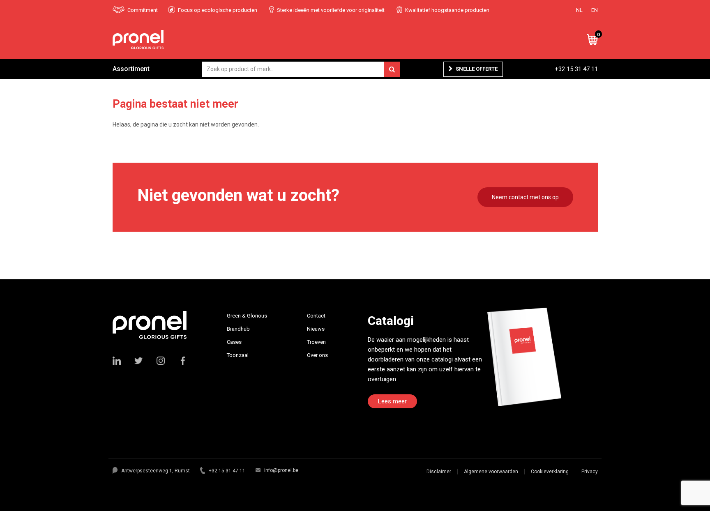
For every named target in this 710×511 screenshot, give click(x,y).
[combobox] (301, 69)
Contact (316, 316)
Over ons (317, 355)
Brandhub (238, 329)
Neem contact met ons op (525, 197)
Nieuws (316, 329)
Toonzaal (238, 355)
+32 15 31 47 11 (576, 69)
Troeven (316, 342)
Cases (234, 342)
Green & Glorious (247, 316)
